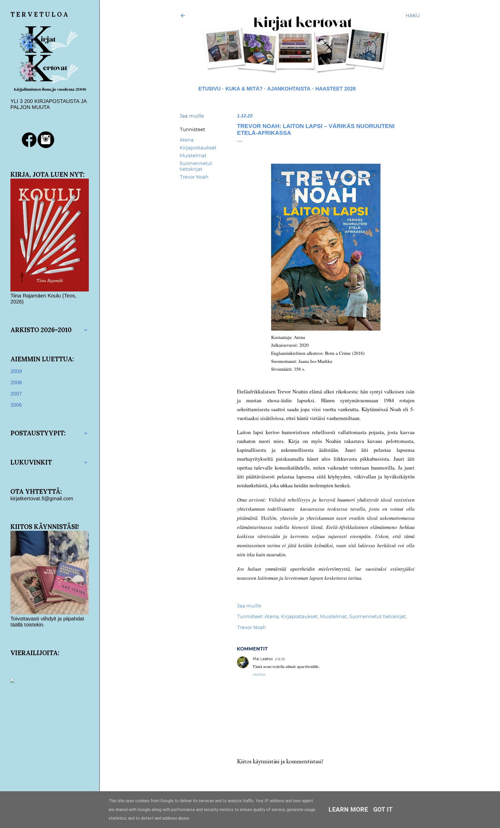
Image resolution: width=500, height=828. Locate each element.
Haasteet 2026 (335, 89)
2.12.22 (280, 659)
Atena (187, 140)
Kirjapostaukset (198, 148)
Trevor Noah (194, 177)
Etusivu (209, 89)
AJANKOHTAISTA (288, 89)
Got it (383, 809)
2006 (16, 405)
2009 (16, 371)
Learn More (348, 809)
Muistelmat (193, 156)
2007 (16, 394)
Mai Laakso (263, 658)
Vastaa (259, 675)
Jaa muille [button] (192, 116)
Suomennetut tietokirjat (196, 166)
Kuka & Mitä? (244, 89)
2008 (16, 382)
